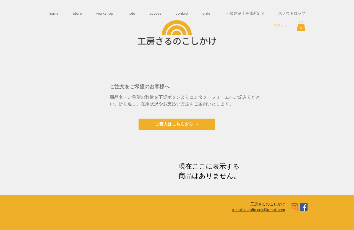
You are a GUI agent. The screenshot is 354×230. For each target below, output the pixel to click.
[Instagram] (294, 207)
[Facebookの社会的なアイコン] (304, 207)
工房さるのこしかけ (267, 204)
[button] (301, 26)
